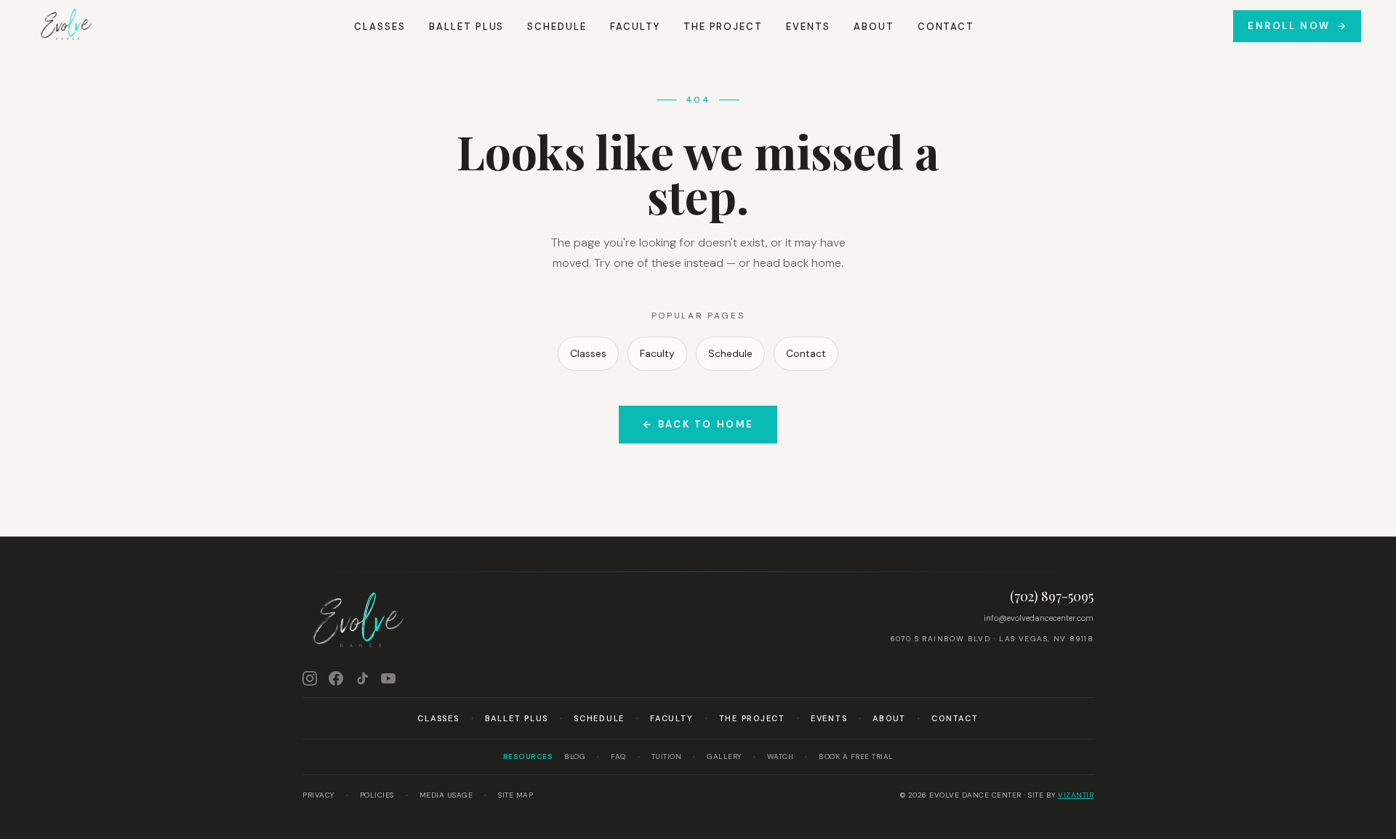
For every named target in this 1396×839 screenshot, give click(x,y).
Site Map (515, 795)
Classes (380, 26)
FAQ (618, 756)
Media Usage (446, 795)
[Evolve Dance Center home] (65, 26)
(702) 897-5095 (1052, 596)
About (874, 26)
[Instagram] (309, 678)
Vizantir (1076, 795)
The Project (723, 26)
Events (808, 26)
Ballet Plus (466, 26)
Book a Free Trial (856, 756)
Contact (946, 26)
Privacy (318, 795)
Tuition (666, 756)
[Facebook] (336, 678)
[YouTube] (388, 678)
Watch (780, 756)
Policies (377, 795)
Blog (574, 756)
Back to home (706, 424)
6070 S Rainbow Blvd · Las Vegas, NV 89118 (992, 638)
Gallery (724, 756)
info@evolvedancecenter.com (1039, 618)
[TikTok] (362, 678)
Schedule (557, 26)
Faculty (635, 26)
